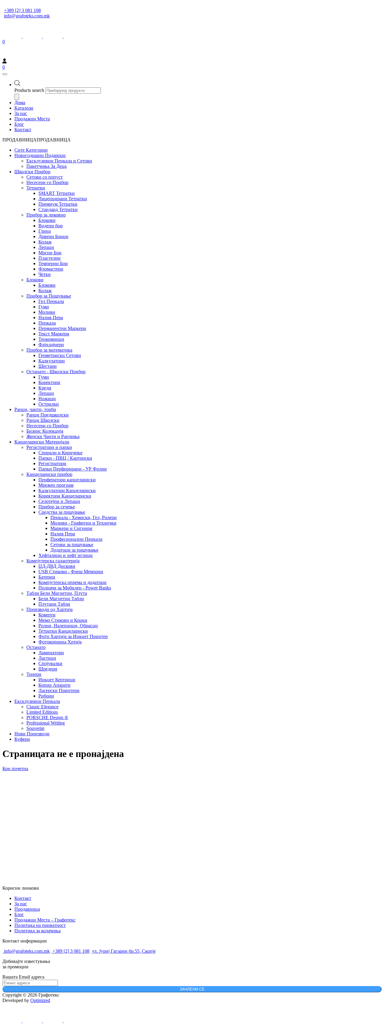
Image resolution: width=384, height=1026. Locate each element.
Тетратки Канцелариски (63, 631)
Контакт (22, 129)
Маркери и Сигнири (71, 528)
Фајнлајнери (51, 344)
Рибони (46, 695)
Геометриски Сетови (59, 355)
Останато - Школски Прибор (56, 371)
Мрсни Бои (50, 252)
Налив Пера (50, 317)
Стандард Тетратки (58, 209)
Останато (36, 647)
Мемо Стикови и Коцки (62, 620)
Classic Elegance (42, 706)
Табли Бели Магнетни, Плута (56, 593)
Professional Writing (45, 722)
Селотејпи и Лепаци (59, 501)
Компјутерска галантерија (53, 560)
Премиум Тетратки (57, 204)
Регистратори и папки (49, 447)
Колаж (45, 241)
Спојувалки (50, 663)
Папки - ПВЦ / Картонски (65, 458)
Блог (19, 124)
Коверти (47, 614)
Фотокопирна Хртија (60, 641)
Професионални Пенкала (76, 539)
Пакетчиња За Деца (46, 166)
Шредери (47, 668)
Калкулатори (51, 360)
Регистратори (52, 463)
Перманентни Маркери (62, 328)
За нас (20, 113)
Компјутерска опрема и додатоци (72, 582)
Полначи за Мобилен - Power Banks (74, 587)
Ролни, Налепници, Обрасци (68, 625)
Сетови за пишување (71, 544)
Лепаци (46, 247)
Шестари (47, 366)
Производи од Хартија (49, 609)
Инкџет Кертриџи (56, 679)
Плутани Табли (54, 604)
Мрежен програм (56, 485)
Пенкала (47, 322)
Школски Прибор (32, 171)
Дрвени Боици (53, 236)
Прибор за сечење (56, 506)
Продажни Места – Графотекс (45, 919)
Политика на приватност (40, 925)
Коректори (49, 382)
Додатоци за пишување (74, 549)
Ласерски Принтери (59, 690)
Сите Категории (31, 150)
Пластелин (49, 258)
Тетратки (35, 187)
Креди (44, 387)
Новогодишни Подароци (40, 155)
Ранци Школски (42, 420)
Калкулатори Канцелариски (67, 490)
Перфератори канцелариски (67, 479)
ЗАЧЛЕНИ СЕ (192, 989)
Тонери (33, 674)
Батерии (46, 577)
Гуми (43, 306)
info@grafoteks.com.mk (27, 15)
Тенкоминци (51, 339)
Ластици (47, 658)
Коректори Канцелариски (64, 495)
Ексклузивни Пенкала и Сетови (59, 160)
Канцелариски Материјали (41, 441)
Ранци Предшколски (47, 414)
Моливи (46, 312)
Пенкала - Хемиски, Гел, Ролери (83, 517)
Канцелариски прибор (49, 474)
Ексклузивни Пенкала (37, 701)
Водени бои (50, 225)
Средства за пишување (61, 512)
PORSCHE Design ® (47, 717)
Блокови (47, 220)
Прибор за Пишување (48, 295)
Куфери (22, 739)
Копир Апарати (54, 685)
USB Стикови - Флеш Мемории (70, 571)
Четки (44, 274)
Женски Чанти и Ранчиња (53, 436)
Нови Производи (32, 733)
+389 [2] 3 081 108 (22, 10)
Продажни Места (32, 118)
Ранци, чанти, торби (35, 409)
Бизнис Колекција (44, 431)
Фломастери (50, 268)
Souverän (35, 728)
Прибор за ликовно (46, 214)
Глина (44, 231)
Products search (29, 90)
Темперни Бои (53, 263)
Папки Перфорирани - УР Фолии (72, 468)
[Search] (16, 97)
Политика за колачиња (37, 930)
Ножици (47, 398)
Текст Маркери (53, 333)
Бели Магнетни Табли (61, 598)
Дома (19, 102)
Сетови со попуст (44, 177)
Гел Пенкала (51, 301)
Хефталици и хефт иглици (65, 555)
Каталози (23, 107)
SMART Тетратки (56, 193)
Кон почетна (15, 768)
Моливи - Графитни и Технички (83, 522)
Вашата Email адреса (23, 976)
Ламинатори (51, 652)
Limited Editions (42, 712)
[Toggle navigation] (4, 74)
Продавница (27, 909)
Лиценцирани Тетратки (62, 198)
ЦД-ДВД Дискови (56, 566)
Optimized (40, 1000)
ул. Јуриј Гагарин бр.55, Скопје (123, 951)
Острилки (48, 404)
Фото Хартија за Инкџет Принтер (73, 636)
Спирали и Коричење (60, 452)
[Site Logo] (39, 55)
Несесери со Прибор (47, 182)
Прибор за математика (49, 350)
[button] (36, 139)
